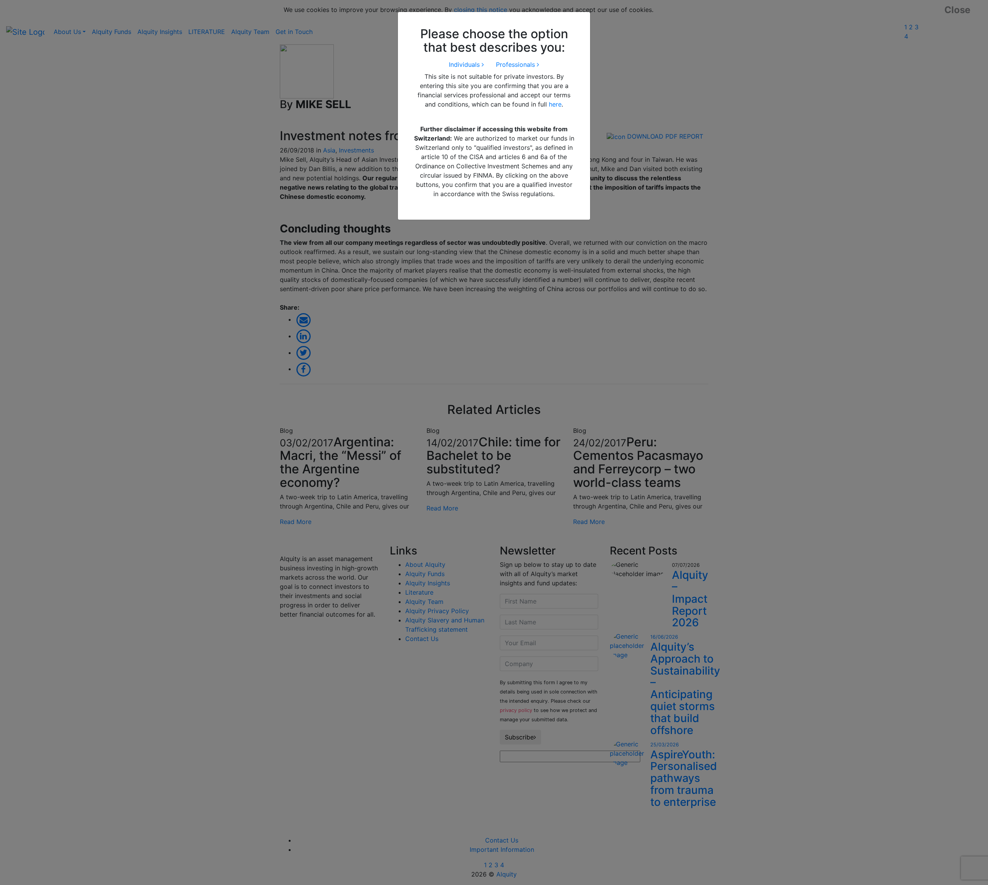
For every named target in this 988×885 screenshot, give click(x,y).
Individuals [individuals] (465, 64)
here (555, 104)
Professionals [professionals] (516, 64)
